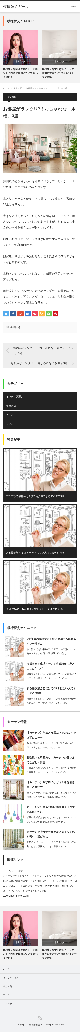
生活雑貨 (18, 88)
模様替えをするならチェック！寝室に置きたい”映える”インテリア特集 (59, 73)
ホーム (6, 969)
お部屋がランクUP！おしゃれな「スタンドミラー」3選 (43, 350)
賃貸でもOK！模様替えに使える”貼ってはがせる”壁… (35, 608)
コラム (10, 415)
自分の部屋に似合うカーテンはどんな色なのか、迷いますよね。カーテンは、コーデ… (51, 745)
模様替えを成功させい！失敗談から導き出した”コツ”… (51, 666)
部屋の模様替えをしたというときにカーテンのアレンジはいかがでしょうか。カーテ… (51, 819)
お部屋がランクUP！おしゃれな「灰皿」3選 (39, 363)
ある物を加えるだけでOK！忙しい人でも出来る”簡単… (36, 552)
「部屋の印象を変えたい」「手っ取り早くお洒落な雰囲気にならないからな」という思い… (51, 770)
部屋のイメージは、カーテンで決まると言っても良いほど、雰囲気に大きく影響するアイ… (51, 844)
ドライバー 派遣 (13, 871)
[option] (20, 54)
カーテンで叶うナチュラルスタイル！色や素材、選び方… (51, 834)
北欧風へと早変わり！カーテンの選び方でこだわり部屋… (51, 760)
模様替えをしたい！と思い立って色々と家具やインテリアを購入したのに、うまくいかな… (51, 676)
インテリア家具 (14, 396)
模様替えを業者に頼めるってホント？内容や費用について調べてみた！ (20, 73)
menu (74, 6)
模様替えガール (16, 6)
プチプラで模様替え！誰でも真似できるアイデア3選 (35, 496)
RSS (40, 1018)
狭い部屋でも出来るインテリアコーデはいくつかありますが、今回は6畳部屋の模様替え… (51, 651)
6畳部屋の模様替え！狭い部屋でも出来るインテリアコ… (51, 641)
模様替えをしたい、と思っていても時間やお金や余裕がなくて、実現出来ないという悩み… (51, 701)
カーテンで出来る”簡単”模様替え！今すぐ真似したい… (51, 809)
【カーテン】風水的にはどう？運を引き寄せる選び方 (51, 784)
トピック (20, 61)
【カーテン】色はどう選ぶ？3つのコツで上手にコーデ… (51, 735)
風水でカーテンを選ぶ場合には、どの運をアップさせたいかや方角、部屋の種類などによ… (51, 794)
